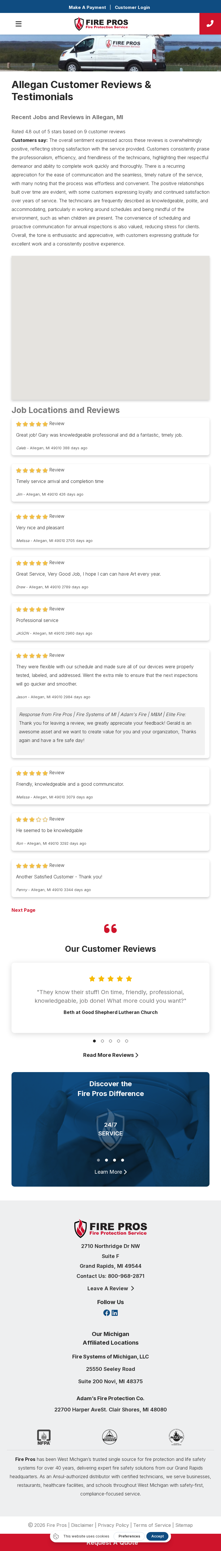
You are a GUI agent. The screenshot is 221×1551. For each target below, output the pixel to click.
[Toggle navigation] (18, 24)
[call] (210, 23)
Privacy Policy (113, 1525)
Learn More (108, 1172)
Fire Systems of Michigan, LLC (110, 1357)
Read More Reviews (109, 1055)
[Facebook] (106, 1313)
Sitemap (184, 1525)
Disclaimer (82, 1525)
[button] (94, 1041)
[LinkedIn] (115, 1313)
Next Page (23, 910)
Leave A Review (108, 1288)
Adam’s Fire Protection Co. (110, 1398)
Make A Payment (87, 7)
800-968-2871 (126, 1276)
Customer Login (132, 7)
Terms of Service (152, 1525)
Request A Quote (110, 1542)
